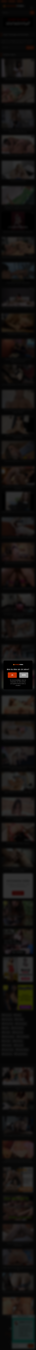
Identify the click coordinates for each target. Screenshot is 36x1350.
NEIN (24, 675)
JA (12, 675)
